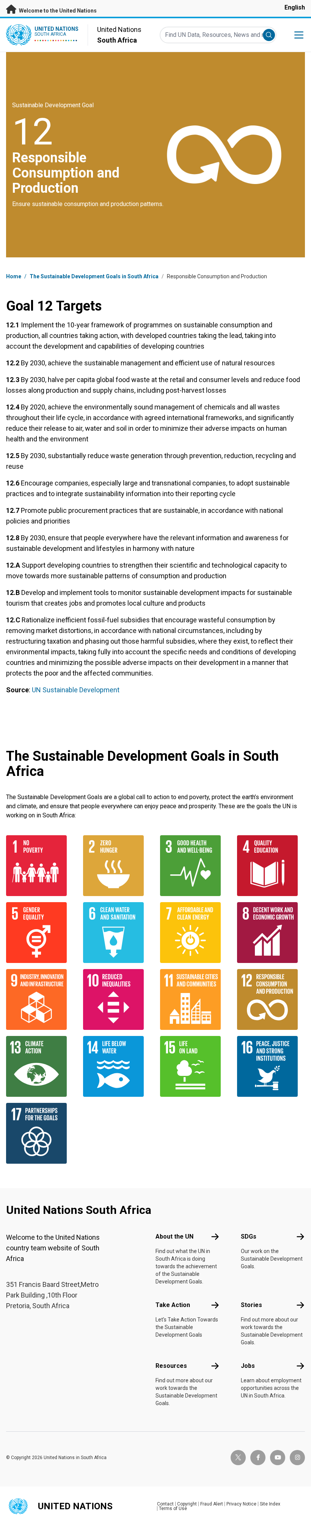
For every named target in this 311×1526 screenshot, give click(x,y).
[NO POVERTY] (40, 865)
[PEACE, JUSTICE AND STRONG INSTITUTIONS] (271, 1066)
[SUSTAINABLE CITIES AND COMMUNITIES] (194, 999)
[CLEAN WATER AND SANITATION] (117, 932)
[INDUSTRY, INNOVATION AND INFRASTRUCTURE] (40, 999)
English (294, 7)
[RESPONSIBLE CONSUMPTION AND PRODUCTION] (271, 999)
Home (13, 276)
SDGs (248, 1236)
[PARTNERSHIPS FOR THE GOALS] (40, 1133)
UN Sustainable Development (75, 690)
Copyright (187, 1504)
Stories (251, 1305)
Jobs (248, 1365)
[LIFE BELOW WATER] (117, 1066)
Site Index (270, 1504)
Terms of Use (173, 1508)
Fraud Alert (211, 1504)
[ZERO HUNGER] (117, 865)
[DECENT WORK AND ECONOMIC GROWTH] (271, 932)
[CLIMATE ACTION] (40, 1066)
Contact (165, 1504)
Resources (171, 1365)
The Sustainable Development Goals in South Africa (94, 276)
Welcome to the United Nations (57, 11)
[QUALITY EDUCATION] (271, 865)
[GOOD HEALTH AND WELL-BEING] (194, 865)
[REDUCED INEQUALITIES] (117, 999)
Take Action (173, 1305)
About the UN (174, 1236)
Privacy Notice (241, 1504)
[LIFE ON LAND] (194, 1066)
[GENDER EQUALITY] (40, 932)
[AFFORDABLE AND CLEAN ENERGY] (194, 932)
